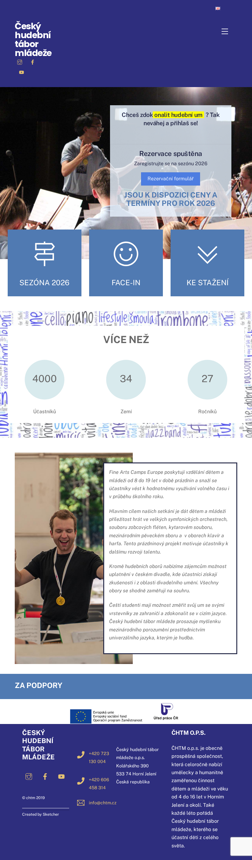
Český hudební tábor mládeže (33, 39)
